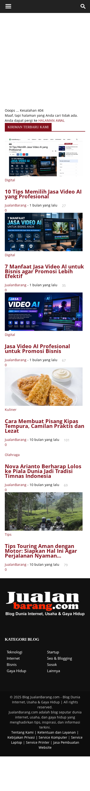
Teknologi (14, 652)
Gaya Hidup (16, 670)
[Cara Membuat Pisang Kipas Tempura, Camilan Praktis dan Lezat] (44, 404)
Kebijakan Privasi (21, 737)
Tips (8, 534)
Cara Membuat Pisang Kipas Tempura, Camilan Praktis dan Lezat (44, 425)
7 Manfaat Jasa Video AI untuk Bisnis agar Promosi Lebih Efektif (44, 271)
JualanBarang (15, 205)
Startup (53, 652)
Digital (10, 180)
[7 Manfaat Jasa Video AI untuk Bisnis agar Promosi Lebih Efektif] (44, 250)
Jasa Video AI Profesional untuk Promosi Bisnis (37, 348)
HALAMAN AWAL (51, 120)
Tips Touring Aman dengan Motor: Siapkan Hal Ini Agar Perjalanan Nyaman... (41, 550)
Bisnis (12, 664)
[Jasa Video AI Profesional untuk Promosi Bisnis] (44, 329)
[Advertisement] (45, 60)
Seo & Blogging (59, 658)
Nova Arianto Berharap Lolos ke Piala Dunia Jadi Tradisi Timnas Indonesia (43, 470)
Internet (13, 658)
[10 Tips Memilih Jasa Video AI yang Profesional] (44, 175)
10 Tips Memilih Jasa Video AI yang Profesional (43, 194)
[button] (83, 6)
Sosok (52, 664)
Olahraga (12, 454)
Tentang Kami (22, 732)
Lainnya (53, 670)
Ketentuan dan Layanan (56, 732)
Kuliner (11, 409)
